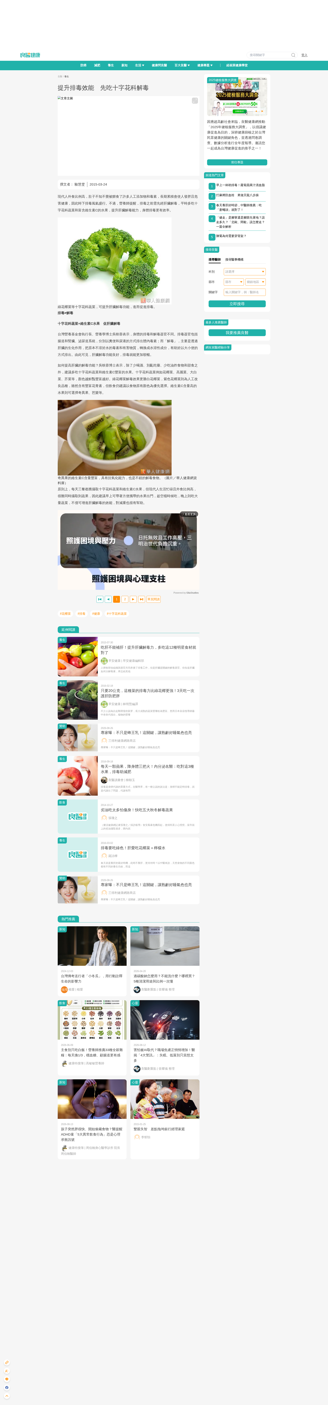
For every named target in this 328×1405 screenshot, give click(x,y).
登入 (304, 55)
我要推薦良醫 (237, 333)
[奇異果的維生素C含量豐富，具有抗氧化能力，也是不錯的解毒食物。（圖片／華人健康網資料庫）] (128, 437)
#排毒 (81, 613)
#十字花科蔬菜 (117, 613)
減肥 (97, 65)
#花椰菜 (65, 613)
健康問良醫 (159, 65)
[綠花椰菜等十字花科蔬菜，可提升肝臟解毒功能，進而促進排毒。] (128, 260)
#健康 (96, 613)
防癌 (83, 65)
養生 (111, 65)
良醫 (60, 76)
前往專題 (237, 162)
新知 (124, 65)
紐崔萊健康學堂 (237, 65)
